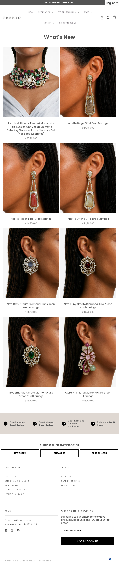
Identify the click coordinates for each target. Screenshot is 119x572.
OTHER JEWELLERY (67, 12)
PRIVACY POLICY (69, 485)
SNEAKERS (59, 453)
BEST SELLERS (99, 453)
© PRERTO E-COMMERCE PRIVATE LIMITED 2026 (28, 561)
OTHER (48, 23)
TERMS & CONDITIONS (16, 490)
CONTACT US (11, 477)
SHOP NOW (67, 2)
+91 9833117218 (29, 524)
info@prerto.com (21, 520)
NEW (31, 12)
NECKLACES (44, 12)
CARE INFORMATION (71, 481)
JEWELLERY (20, 453)
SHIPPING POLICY (13, 485)
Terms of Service (14, 494)
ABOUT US (66, 477)
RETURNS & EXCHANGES (17, 481)
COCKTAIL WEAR (67, 23)
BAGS (87, 12)
